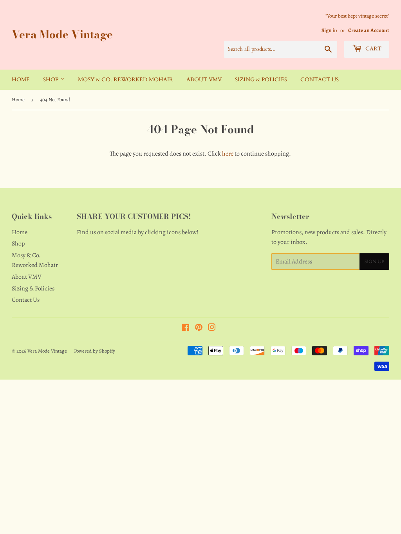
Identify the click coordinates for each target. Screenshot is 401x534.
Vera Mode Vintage (62, 34)
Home (21, 79)
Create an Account (368, 30)
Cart (372, 48)
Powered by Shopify (94, 351)
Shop (51, 79)
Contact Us (319, 79)
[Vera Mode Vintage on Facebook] (185, 328)
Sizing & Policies (261, 79)
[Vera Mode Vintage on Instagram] (212, 328)
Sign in (329, 30)
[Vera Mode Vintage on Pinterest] (199, 328)
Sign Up (374, 261)
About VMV (204, 79)
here (227, 153)
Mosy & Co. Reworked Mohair (125, 79)
